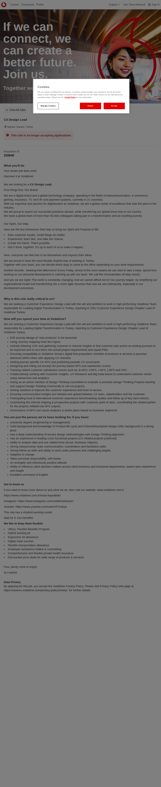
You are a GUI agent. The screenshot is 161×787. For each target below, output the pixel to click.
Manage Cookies (48, 106)
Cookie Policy (70, 97)
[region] (81, 96)
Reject (90, 106)
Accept (114, 106)
